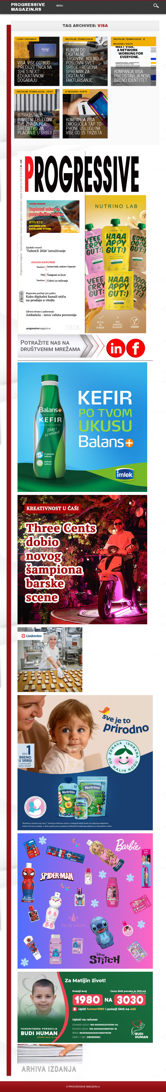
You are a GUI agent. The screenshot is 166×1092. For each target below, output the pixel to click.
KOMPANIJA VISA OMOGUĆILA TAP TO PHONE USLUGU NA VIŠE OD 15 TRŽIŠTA (84, 126)
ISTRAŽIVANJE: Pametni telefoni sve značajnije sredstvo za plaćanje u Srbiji (35, 124)
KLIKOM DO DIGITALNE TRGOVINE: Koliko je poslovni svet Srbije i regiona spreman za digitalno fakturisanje (85, 65)
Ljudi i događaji (27, 39)
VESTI (49, 91)
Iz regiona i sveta (76, 91)
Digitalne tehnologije (79, 39)
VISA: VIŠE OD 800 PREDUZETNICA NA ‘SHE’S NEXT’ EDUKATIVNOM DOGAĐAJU (35, 71)
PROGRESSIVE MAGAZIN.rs (28, 7)
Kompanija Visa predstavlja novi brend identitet (131, 76)
